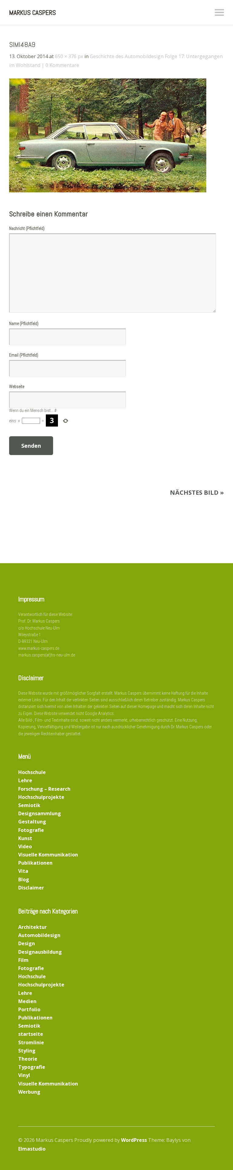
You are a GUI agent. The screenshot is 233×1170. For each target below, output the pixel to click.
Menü (219, 12)
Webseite (16, 386)
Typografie (31, 1067)
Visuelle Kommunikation (48, 854)
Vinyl (24, 1075)
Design (26, 943)
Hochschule (32, 772)
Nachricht (27, 228)
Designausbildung (40, 952)
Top (208, 1149)
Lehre (25, 780)
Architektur (32, 927)
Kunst (25, 838)
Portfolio (29, 1009)
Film (23, 960)
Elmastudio (32, 1148)
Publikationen (35, 862)
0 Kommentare (62, 65)
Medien (27, 1001)
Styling (26, 1050)
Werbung (29, 1092)
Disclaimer (31, 887)
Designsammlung (39, 813)
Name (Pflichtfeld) (24, 323)
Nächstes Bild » (197, 492)
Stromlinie (31, 1042)
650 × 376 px (69, 56)
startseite (30, 1034)
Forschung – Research (44, 789)
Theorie (27, 1058)
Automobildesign (39, 935)
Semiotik (29, 805)
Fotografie (31, 830)
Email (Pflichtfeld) (23, 355)
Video (25, 846)
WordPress (134, 1140)
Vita (23, 871)
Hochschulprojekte (41, 797)
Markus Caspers (32, 12)
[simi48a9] (107, 190)
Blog (23, 879)
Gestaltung (32, 821)
